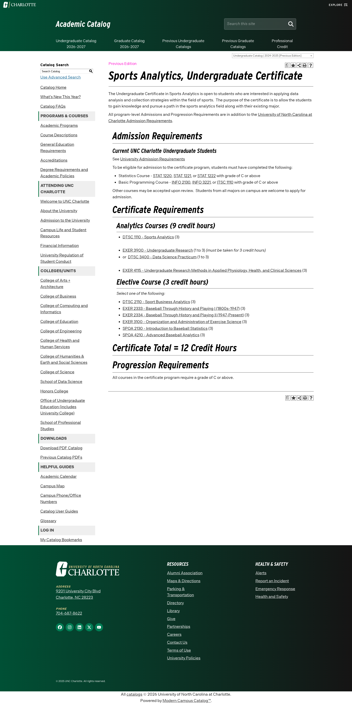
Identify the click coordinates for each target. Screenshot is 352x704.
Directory (175, 603)
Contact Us (177, 642)
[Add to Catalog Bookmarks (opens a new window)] (293, 65)
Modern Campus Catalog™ (187, 700)
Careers (174, 634)
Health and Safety (271, 596)
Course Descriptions (58, 135)
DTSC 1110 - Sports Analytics (148, 237)
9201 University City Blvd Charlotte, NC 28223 (78, 594)
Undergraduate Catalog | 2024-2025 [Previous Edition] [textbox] (267, 55)
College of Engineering (61, 331)
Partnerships (178, 626)
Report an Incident (272, 581)
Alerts (260, 573)
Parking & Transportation (180, 592)
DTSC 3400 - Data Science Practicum (162, 257)
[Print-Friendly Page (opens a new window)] (304, 65)
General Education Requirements (57, 147)
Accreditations (53, 160)
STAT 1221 (182, 175)
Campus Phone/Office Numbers (60, 498)
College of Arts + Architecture (55, 283)
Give (171, 618)
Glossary (48, 521)
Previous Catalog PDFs (61, 457)
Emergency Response (275, 589)
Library (173, 611)
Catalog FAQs (53, 106)
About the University (58, 210)
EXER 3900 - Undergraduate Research (158, 250)
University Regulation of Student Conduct (62, 258)
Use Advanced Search (60, 77)
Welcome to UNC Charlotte (64, 201)
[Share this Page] (299, 65)
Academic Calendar (58, 476)
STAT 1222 (206, 175)
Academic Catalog (83, 24)
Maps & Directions (183, 581)
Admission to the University (65, 220)
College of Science (57, 372)
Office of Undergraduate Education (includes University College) (62, 406)
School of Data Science (61, 381)
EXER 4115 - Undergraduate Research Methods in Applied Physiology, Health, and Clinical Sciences (212, 270)
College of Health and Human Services (59, 343)
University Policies (183, 658)
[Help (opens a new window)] (310, 65)
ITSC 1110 (225, 182)
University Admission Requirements (152, 159)
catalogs (134, 694)
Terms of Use (179, 650)
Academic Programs (59, 125)
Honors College (54, 391)
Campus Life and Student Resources (63, 233)
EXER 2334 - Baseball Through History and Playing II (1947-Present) (183, 315)
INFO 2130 (181, 182)
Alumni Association (184, 573)
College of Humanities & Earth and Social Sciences (63, 359)
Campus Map (52, 486)
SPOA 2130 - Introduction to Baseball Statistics (165, 328)
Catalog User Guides (59, 511)
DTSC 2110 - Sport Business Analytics (156, 301)
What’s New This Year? (60, 96)
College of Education (59, 321)
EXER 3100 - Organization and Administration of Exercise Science (182, 321)
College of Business (58, 296)
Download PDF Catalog (61, 448)
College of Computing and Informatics (64, 308)
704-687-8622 (69, 613)
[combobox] (273, 55)
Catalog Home (53, 87)
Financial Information (59, 245)
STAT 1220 (162, 175)
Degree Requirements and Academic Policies (64, 172)
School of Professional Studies (60, 425)
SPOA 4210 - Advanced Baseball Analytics (161, 335)
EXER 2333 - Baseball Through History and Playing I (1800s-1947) (181, 308)
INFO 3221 (201, 182)
